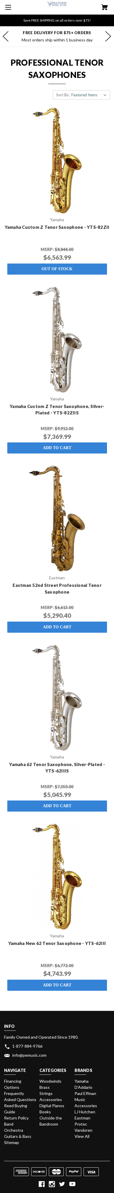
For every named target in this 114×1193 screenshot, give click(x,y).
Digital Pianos (51, 1105)
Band (8, 1124)
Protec (81, 1124)
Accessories (50, 1099)
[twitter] (62, 1184)
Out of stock (57, 269)
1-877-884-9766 (27, 1046)
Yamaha (82, 1081)
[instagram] (52, 1184)
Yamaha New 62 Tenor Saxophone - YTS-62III (57, 943)
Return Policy (16, 1117)
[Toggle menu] (7, 7)
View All (82, 1136)
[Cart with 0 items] (104, 7)
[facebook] (42, 1184)
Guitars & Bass (17, 1136)
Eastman (82, 1117)
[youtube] (72, 1184)
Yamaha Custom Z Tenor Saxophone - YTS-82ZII (57, 227)
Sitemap (11, 1142)
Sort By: (63, 95)
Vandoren (83, 1130)
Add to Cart (57, 448)
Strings (46, 1093)
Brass (44, 1087)
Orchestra (13, 1130)
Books (45, 1111)
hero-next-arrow (108, 36)
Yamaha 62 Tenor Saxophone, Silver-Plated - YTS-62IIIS (57, 768)
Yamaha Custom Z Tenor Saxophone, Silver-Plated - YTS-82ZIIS (57, 410)
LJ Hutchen (85, 1111)
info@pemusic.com (29, 1055)
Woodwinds (50, 1081)
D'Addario (83, 1087)
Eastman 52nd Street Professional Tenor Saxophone (57, 588)
